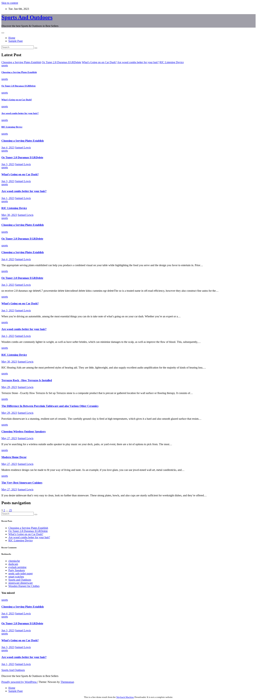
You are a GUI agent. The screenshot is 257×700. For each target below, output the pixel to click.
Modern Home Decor (14, 457)
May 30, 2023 (9, 214)
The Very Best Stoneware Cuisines (21, 482)
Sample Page (15, 40)
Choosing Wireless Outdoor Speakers (23, 431)
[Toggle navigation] (2, 32)
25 (10, 510)
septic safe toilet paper (20, 573)
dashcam (13, 564)
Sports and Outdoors (19, 579)
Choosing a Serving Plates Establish (19, 72)
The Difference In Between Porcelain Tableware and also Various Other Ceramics (49, 405)
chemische (14, 560)
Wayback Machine (125, 697)
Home (11, 37)
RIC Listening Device (11, 127)
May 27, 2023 (9, 438)
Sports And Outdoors (26, 17)
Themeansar (67, 681)
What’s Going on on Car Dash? (16, 99)
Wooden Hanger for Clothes (24, 586)
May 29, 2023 (9, 387)
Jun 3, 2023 (7, 164)
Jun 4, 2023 (7, 147)
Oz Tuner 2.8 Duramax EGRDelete (18, 86)
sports (4, 65)
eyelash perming (17, 567)
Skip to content (9, 2)
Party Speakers (16, 570)
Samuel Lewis (23, 147)
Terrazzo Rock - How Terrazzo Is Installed (26, 380)
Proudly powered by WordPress (19, 681)
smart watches (16, 576)
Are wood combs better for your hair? (20, 113)
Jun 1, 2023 (7, 198)
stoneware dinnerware (20, 582)
